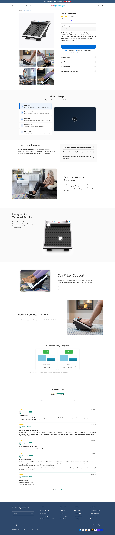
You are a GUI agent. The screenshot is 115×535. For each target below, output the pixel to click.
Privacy (29, 529)
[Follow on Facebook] (13, 525)
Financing (76, 519)
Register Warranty (79, 513)
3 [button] (57, 489)
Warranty (29, 5)
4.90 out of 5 (60, 393)
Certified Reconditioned (47, 519)
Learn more (83, 53)
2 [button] (55, 489)
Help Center (77, 510)
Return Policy (93, 516)
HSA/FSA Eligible (94, 513)
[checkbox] (78, 29)
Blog (91, 519)
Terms (25, 529)
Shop (13, 5)
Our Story (62, 510)
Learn (20, 5)
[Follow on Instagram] (16, 525)
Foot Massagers (44, 510)
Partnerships (63, 516)
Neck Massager (44, 516)
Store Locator (63, 519)
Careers (62, 513)
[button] (64, 16)
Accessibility (35, 529)
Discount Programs (95, 510)
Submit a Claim (78, 516)
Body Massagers (44, 513)
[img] (21, 410)
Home (20, 10)
